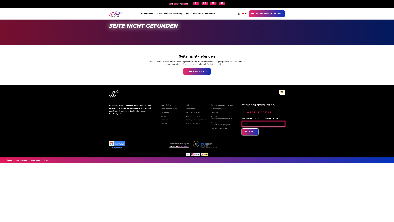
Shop (186, 14)
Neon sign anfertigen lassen (196, 120)
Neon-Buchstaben (193, 112)
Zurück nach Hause (197, 71)
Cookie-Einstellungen (219, 128)
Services (209, 14)
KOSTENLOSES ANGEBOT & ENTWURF (267, 13)
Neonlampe (190, 109)
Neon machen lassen (150, 14)
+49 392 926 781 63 (259, 112)
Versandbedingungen (219, 109)
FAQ (187, 105)
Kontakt (164, 123)
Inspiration (198, 14)
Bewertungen (166, 116)
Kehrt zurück (216, 112)
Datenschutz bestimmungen (222, 105)
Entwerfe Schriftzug (173, 14)
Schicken (250, 132)
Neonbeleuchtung (193, 116)
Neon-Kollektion (167, 105)
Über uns (164, 120)
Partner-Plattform (193, 123)
